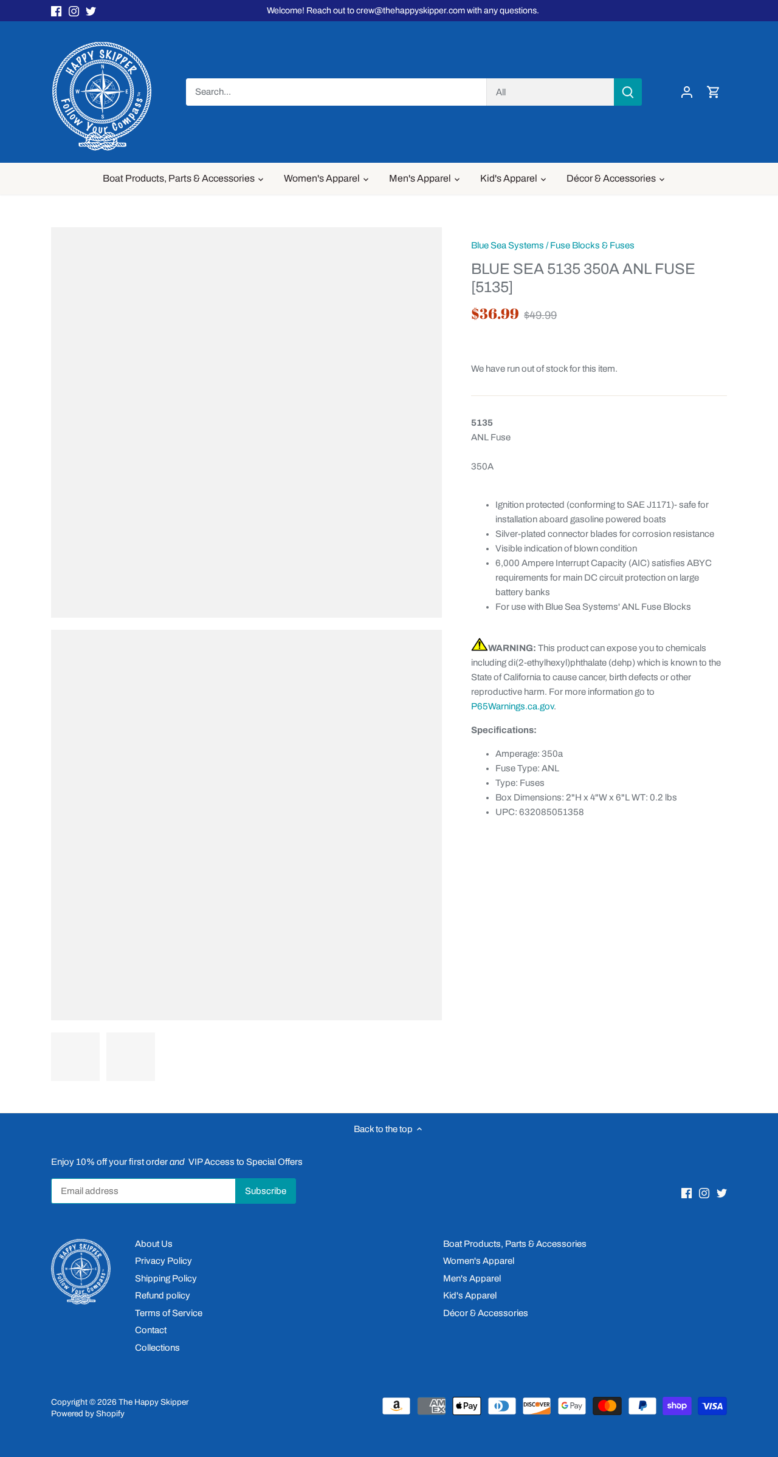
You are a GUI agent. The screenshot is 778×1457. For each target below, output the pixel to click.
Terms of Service (168, 1313)
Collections (157, 1348)
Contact (151, 1330)
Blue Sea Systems (507, 245)
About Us (154, 1244)
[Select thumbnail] (75, 1056)
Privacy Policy (163, 1261)
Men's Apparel (472, 1278)
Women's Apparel (478, 1261)
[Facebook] (56, 10)
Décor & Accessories (485, 1313)
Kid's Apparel (470, 1295)
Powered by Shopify (88, 1413)
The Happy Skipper (153, 1402)
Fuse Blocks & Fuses (592, 245)
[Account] (686, 92)
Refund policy (162, 1295)
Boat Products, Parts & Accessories (515, 1244)
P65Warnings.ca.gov (512, 706)
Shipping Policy (166, 1278)
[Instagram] (74, 10)
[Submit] (628, 92)
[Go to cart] (713, 92)
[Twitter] (91, 10)
